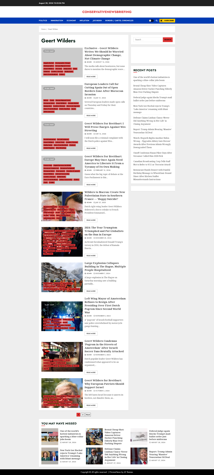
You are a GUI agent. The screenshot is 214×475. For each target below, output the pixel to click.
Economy (71, 20)
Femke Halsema (68, 319)
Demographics (49, 66)
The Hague (63, 289)
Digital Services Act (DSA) (62, 165)
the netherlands (74, 289)
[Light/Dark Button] (151, 20)
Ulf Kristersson (49, 112)
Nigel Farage (48, 245)
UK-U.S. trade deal (63, 248)
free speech (60, 171)
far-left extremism (49, 139)
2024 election (48, 231)
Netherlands (69, 71)
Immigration (57, 20)
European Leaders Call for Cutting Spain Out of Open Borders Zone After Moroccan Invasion (104, 89)
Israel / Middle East (68, 212)
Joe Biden (97, 20)
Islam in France (49, 212)
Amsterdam (47, 319)
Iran (78, 396)
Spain (73, 109)
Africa (46, 100)
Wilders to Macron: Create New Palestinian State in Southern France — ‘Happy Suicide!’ (105, 195)
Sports (46, 369)
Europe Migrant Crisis (63, 66)
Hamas (71, 210)
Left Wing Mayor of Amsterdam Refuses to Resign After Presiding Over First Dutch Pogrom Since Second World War (62, 316)
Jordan (46, 215)
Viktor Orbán (48, 254)
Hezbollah (71, 396)
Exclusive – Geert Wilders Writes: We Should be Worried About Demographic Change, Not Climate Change (104, 53)
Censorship (48, 165)
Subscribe (169, 20)
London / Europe (57, 71)
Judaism (61, 402)
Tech (45, 182)
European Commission (51, 168)
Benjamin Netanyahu (50, 207)
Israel (58, 212)
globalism (55, 239)
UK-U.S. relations (49, 248)
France (58, 237)
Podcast (72, 145)
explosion (57, 283)
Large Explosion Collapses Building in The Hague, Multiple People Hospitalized (62, 277)
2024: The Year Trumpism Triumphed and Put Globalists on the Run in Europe (104, 231)
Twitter (51, 182)
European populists (67, 234)
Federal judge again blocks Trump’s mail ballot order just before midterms (152, 99)
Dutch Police (48, 283)
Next (88, 414)
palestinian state (49, 218)
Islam (75, 69)
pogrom (62, 366)
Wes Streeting (61, 148)
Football (46, 322)
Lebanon (69, 402)
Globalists (63, 239)
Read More (91, 77)
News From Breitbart (50, 74)
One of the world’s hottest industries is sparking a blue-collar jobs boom (151, 79)
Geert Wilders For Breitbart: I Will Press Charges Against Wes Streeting (62, 136)
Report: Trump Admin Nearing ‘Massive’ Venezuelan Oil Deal (139, 456)
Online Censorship (66, 180)
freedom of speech (73, 171)
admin (89, 62)
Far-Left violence (62, 139)
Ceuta (52, 100)
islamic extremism (55, 399)
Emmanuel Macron (50, 210)
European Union (49, 103)
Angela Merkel (49, 63)
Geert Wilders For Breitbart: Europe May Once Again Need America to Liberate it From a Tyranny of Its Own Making (104, 161)
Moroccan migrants (73, 106)
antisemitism (57, 319)
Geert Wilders (49, 69)
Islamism (46, 71)
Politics (43, 20)
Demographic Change (63, 63)
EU (58, 234)
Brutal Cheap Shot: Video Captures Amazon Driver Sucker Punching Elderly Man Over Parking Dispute (152, 88)
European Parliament (67, 168)
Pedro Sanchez (65, 109)
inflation (84, 20)
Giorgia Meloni (73, 103)
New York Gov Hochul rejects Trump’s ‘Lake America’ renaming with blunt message (151, 109)
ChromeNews (115, 472)
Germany (59, 69)
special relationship (68, 245)
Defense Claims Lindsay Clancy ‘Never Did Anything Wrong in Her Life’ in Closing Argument (151, 120)
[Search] (156, 20)
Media (52, 215)
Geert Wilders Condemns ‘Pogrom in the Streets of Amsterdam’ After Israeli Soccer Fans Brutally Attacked (62, 357)
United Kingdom (49, 148)
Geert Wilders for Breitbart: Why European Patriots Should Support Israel (62, 393)
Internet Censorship (62, 174)
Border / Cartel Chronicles (119, 20)
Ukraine (73, 248)
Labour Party (60, 142)
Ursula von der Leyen (63, 251)
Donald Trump (63, 207)
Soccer (76, 366)
